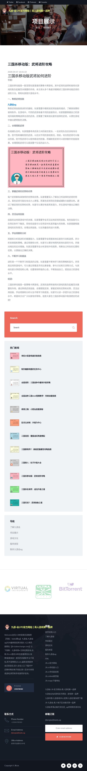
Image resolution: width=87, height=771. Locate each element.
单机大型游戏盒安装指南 (31, 356)
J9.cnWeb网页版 (52, 676)
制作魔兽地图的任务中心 (31, 369)
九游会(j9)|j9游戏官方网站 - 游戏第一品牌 (61, 694)
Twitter (11, 2)
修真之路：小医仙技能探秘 (32, 409)
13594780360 (18, 689)
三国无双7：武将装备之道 (31, 503)
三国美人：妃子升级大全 (31, 463)
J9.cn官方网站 (51, 663)
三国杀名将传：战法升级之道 (33, 489)
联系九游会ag (16, 549)
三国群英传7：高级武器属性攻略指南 (36, 449)
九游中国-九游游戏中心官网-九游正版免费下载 (64, 698)
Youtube (44, 2)
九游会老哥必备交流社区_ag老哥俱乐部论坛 (63, 707)
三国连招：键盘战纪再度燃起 (33, 436)
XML (47, 659)
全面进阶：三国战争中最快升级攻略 (35, 383)
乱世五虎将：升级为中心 (31, 423)
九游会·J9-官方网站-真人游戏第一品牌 (60, 689)
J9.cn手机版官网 (52, 672)
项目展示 (14, 533)
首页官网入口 (50, 632)
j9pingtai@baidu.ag (18, 733)
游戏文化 (14, 538)
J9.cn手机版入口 (52, 667)
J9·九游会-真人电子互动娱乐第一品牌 (60, 703)
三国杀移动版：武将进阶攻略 (33, 476)
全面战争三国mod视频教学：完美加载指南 (38, 396)
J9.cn (16, 766)
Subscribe (65, 737)
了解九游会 (15, 527)
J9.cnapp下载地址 (52, 681)
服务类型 (14, 544)
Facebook (21, 2)
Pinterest (33, 2)
